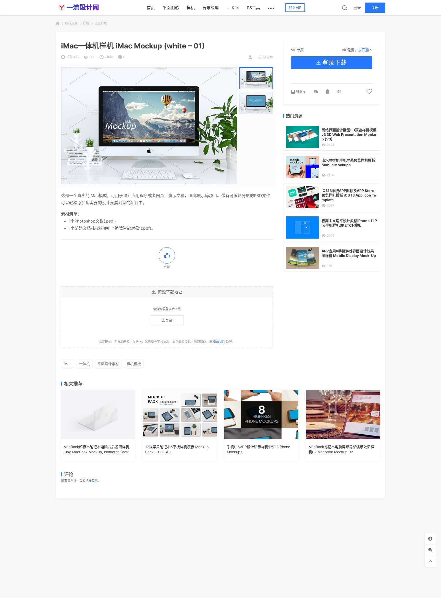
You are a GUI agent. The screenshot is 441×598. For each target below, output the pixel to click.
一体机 (84, 363)
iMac (67, 363)
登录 (357, 7)
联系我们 (219, 341)
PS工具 (253, 7)
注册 (374, 7)
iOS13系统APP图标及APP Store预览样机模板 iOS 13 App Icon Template (349, 195)
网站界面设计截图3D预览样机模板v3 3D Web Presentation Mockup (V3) (349, 134)
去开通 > (365, 50)
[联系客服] (430, 538)
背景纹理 (210, 7)
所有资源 (71, 23)
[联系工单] (430, 549)
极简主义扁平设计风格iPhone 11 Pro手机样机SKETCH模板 (349, 222)
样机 (191, 7)
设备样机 (101, 23)
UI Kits (232, 7)
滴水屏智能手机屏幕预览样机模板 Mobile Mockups (348, 162)
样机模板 (134, 363)
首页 (151, 7)
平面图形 (171, 7)
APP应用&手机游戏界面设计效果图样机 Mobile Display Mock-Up (349, 253)
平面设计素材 (108, 363)
